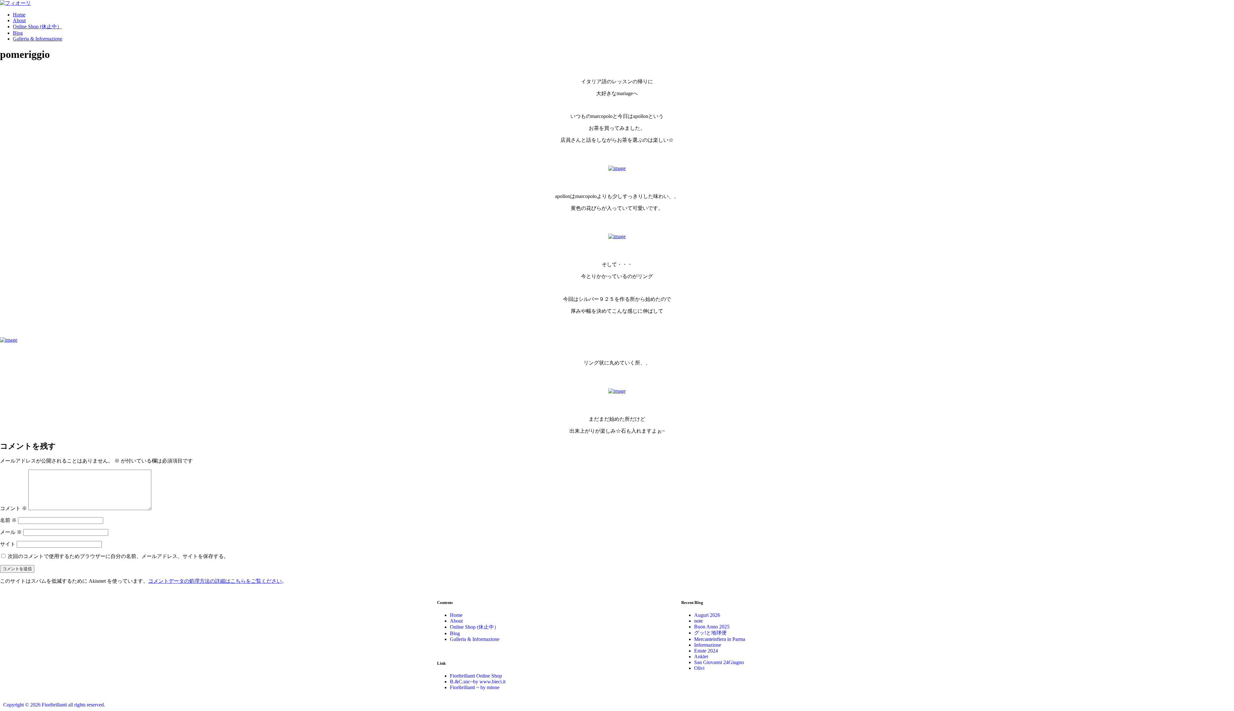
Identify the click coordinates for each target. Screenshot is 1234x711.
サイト (7, 544)
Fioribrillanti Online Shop (476, 676)
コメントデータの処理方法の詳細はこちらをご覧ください (215, 581)
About (19, 20)
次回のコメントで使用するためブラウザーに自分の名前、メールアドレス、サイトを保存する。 (118, 556)
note (698, 621)
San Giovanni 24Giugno (719, 662)
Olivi (699, 668)
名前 (8, 520)
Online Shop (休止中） (37, 26)
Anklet (701, 656)
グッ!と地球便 (710, 632)
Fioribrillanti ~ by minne (474, 687)
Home (19, 14)
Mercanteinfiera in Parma (719, 639)
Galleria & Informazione (37, 38)
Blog (18, 33)
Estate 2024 (706, 650)
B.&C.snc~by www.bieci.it (477, 681)
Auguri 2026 (707, 615)
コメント (13, 508)
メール (11, 532)
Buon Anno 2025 (711, 626)
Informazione (707, 645)
